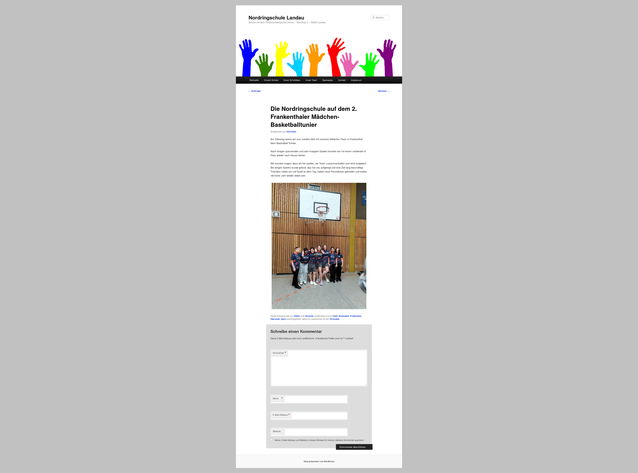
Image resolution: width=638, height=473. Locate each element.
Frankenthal (355, 315)
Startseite (254, 80)
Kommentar (279, 352)
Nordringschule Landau (276, 17)
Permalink (334, 318)
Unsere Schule (271, 80)
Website (277, 431)
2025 (335, 315)
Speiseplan (327, 80)
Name (278, 398)
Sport (283, 318)
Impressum (356, 80)
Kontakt (342, 80)
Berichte (309, 315)
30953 (297, 315)
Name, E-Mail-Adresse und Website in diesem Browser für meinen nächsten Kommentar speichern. (319, 440)
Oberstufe (275, 318)
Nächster (383, 90)
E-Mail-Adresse (281, 414)
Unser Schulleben (291, 80)
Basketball (344, 315)
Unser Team (311, 80)
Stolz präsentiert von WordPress (319, 461)
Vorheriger (255, 90)
